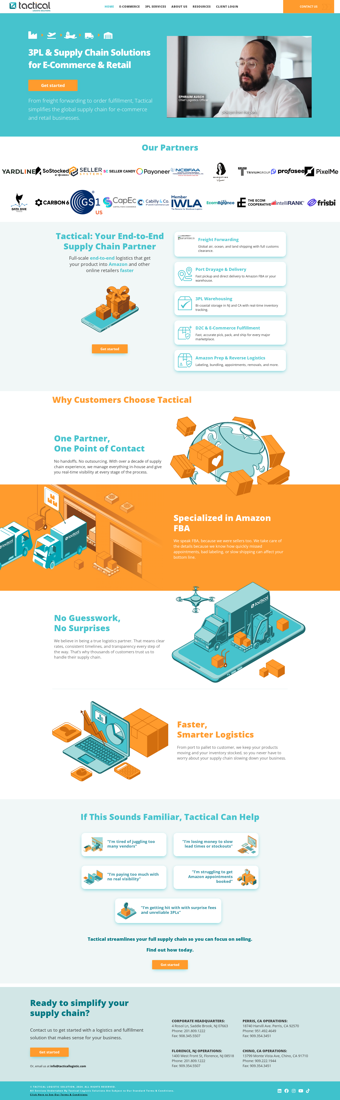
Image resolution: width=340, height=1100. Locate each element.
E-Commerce (129, 7)
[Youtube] (301, 1091)
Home (109, 7)
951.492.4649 (265, 1030)
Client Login (227, 7)
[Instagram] (293, 1091)
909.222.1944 (265, 1060)
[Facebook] (286, 1091)
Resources (202, 7)
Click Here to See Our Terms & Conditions (59, 1094)
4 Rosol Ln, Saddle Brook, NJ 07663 (200, 1025)
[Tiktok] (308, 1091)
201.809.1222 (194, 1030)
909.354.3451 (260, 1035)
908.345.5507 (189, 1035)
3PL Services (155, 7)
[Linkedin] (279, 1091)
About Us (179, 7)
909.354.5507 (189, 1065)
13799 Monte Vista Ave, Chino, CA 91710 (275, 1055)
